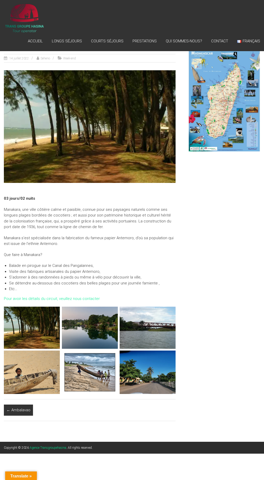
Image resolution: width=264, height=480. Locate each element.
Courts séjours (107, 41)
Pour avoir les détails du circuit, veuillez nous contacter (52, 298)
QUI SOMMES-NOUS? (184, 41)
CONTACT (219, 41)
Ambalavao (18, 410)
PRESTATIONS (145, 41)
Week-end (69, 58)
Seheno (45, 58)
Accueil (35, 41)
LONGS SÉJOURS (67, 41)
